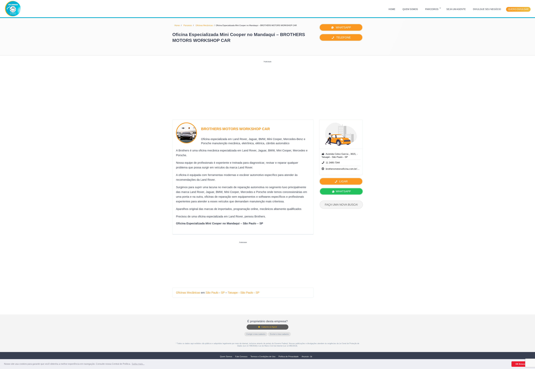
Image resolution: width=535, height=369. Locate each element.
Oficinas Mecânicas (204, 25)
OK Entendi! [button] (521, 364)
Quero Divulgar (518, 9)
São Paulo (212, 292)
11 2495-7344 (333, 162)
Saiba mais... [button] (138, 364)
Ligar (343, 181)
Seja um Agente (456, 9)
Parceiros (431, 9)
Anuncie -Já (307, 356)
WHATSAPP (343, 191)
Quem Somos (410, 9)
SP (223, 292)
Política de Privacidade (289, 356)
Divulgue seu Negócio (487, 9)
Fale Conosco (241, 356)
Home (392, 9)
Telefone (343, 37)
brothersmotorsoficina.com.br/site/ (343, 169)
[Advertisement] (267, 83)
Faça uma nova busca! (341, 204)
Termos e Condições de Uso (263, 356)
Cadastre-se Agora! (269, 327)
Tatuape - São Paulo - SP (243, 292)
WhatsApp (343, 27)
